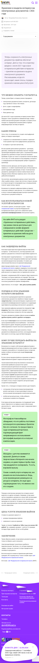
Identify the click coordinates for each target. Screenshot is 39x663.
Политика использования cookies (28, 601)
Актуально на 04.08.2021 (11, 21)
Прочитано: (10, 24)
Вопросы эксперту (8, 590)
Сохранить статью (8, 30)
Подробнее (8, 657)
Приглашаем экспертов (9, 593)
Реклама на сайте (7, 605)
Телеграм (5, 596)
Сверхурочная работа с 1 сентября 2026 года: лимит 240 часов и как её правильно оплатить (18, 653)
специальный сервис (8, 208)
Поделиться (7, 27)
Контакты (5, 600)
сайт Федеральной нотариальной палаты (20, 560)
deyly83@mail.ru (9, 625)
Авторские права (7, 608)
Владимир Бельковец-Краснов (18, 18)
